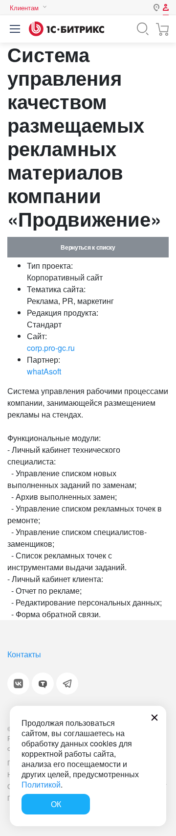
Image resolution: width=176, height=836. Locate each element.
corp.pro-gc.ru (51, 347)
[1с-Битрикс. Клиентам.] (66, 29)
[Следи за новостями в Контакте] (18, 684)
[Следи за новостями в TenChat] (43, 684)
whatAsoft (44, 371)
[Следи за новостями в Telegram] (67, 684)
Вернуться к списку (88, 247)
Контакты (24, 654)
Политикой (41, 784)
